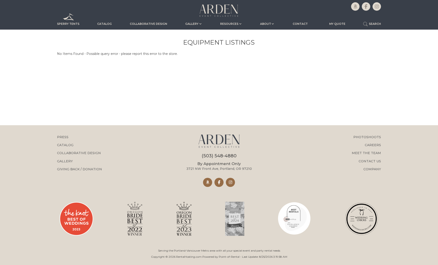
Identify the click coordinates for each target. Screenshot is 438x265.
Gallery (65, 161)
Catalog (104, 23)
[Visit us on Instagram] (377, 6)
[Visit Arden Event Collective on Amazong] (207, 182)
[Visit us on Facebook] (366, 6)
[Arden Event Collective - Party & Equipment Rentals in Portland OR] (218, 141)
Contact (300, 23)
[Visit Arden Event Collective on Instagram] (230, 182)
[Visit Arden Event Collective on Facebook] (219, 182)
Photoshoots (367, 137)
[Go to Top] (429, 257)
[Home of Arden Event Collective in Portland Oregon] (219, 11)
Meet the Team (366, 153)
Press (62, 137)
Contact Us (370, 161)
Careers (373, 145)
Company (372, 169)
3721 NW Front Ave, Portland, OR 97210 (219, 166)
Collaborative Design (148, 23)
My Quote (337, 23)
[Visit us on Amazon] (355, 6)
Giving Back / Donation (79, 169)
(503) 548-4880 (219, 155)
